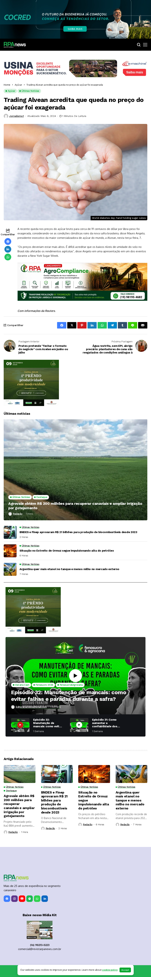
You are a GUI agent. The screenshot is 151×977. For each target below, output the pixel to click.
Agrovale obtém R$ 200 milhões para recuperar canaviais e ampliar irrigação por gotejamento (75, 505)
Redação (17, 513)
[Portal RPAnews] (15, 45)
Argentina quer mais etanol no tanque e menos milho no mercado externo (69, 569)
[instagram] (14, 898)
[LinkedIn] (44, 898)
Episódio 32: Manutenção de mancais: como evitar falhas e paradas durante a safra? (68, 695)
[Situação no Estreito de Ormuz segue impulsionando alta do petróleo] (10, 550)
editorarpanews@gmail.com (31, 706)
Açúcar (18, 84)
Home (7, 84)
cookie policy (110, 969)
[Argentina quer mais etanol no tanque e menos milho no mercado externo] (10, 569)
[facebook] (7, 898)
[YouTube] (22, 898)
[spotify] (29, 898)
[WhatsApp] (37, 898)
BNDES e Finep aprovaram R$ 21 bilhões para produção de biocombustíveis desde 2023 (78, 532)
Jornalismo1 (16, 115)
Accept (125, 970)
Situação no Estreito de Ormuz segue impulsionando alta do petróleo (67, 550)
